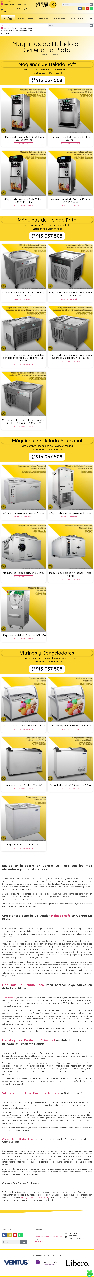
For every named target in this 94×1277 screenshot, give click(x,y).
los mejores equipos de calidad (34, 1197)
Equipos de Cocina (59, 18)
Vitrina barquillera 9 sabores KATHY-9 (70, 725)
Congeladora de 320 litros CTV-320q (23, 785)
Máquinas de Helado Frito (47, 220)
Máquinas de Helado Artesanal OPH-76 (24, 635)
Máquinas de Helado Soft (47, 64)
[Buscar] (91, 4)
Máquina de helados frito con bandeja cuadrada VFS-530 (70, 294)
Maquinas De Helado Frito (23, 985)
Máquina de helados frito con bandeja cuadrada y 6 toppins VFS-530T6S (70, 356)
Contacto (89, 18)
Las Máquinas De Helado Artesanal (28, 1040)
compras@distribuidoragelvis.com (48, 1236)
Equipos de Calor (44, 18)
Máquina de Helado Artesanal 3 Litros (24, 513)
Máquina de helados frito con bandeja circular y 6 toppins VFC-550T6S (23, 421)
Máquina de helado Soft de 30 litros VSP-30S (70, 138)
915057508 (39, 1241)
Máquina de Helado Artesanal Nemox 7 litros (70, 574)
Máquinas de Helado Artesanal (47, 441)
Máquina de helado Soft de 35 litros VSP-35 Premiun (24, 201)
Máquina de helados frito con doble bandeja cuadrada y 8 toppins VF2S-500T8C (23, 357)
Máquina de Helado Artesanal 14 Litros (70, 513)
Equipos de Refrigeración (25, 18)
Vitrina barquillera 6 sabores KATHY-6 (24, 725)
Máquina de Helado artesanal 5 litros (23, 572)
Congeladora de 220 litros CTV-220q (70, 785)
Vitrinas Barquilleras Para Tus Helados (30, 1093)
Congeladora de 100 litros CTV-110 (23, 844)
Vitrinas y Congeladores (47, 653)
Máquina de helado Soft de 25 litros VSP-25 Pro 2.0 (24, 138)
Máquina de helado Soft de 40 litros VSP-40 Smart (70, 201)
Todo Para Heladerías (76, 18)
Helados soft (60, 915)
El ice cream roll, (9, 998)
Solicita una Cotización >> (23, 143)
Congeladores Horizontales (18, 1139)
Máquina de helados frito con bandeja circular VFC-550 (23, 294)
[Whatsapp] (91, 8)
